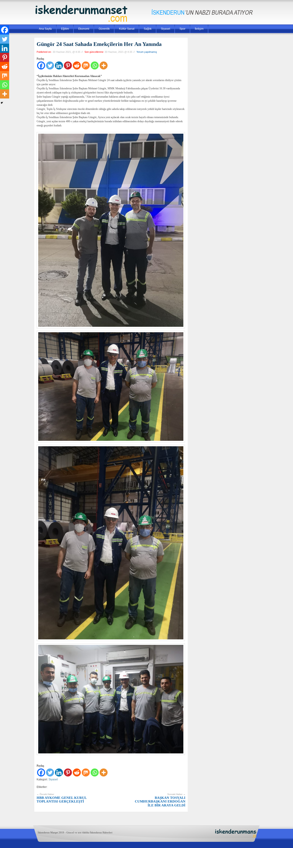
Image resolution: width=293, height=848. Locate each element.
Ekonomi (83, 28)
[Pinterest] (68, 65)
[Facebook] (41, 65)
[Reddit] (77, 65)
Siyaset (165, 28)
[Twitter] (50, 65)
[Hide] (2, 103)
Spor (182, 28)
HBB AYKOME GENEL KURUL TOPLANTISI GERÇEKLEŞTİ (62, 798)
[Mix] (86, 65)
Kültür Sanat (126, 28)
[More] (104, 65)
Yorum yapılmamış (146, 52)
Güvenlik (104, 28)
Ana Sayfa (45, 28)
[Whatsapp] (95, 65)
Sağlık (148, 28)
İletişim (199, 28)
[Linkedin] (59, 65)
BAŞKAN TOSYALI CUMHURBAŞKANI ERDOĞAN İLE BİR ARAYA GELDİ (160, 800)
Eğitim (65, 28)
